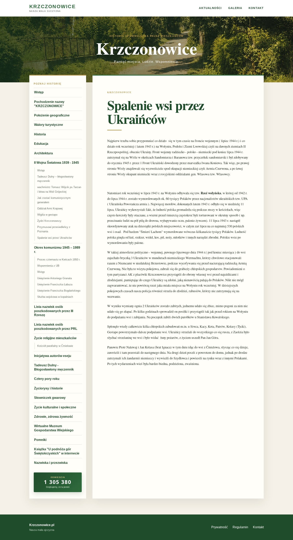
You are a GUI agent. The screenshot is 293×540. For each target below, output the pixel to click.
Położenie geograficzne (52, 115)
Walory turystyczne (48, 124)
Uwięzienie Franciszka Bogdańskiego (58, 290)
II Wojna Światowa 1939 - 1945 (56, 162)
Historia (40, 134)
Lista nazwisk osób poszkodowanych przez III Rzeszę (53, 311)
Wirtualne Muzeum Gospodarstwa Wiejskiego (54, 428)
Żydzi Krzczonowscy (49, 220)
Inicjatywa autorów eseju (52, 356)
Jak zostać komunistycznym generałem (54, 200)
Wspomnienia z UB (48, 265)
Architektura (43, 153)
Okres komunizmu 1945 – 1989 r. (57, 249)
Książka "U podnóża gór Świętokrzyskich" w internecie (56, 451)
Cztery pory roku (46, 378)
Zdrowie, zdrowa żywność (53, 416)
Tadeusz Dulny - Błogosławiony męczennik (54, 367)
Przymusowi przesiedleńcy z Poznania (53, 229)
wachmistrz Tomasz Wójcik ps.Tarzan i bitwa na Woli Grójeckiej (59, 189)
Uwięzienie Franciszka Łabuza (54, 284)
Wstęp (39, 92)
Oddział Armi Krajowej (50, 208)
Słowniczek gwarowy (50, 397)
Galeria (235, 8)
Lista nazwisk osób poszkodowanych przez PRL (55, 326)
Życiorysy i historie (48, 388)
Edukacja (41, 143)
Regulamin (240, 527)
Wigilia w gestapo (47, 214)
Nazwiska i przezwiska (51, 462)
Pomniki (40, 439)
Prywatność (219, 527)
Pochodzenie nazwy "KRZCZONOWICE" (49, 104)
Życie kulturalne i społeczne (55, 407)
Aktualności (210, 8)
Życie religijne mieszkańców (55, 338)
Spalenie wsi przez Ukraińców (54, 237)
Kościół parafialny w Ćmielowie (55, 345)
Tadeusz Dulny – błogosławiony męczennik (55, 178)
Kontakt (256, 8)
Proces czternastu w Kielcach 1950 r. (58, 259)
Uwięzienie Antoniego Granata (54, 278)
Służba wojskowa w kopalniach (55, 296)
